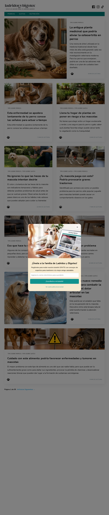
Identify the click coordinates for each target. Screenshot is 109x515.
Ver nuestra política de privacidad (54, 287)
